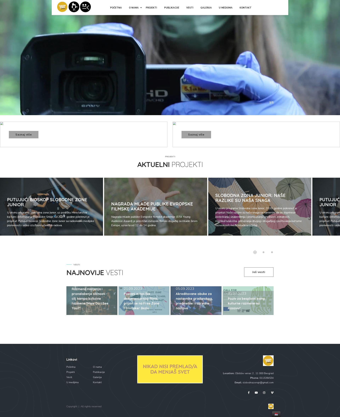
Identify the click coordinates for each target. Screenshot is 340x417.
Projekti (70, 372)
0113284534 (266, 378)
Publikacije (99, 372)
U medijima (72, 382)
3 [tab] (272, 252)
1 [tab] (255, 252)
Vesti (69, 377)
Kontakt (97, 382)
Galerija (97, 377)
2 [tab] (263, 252)
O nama (97, 367)
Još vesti (258, 272)
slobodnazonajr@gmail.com (258, 382)
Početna (70, 367)
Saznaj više (23, 135)
